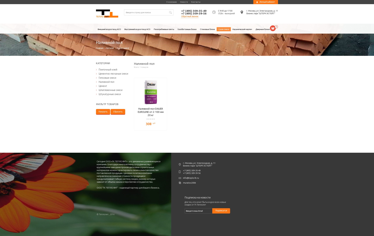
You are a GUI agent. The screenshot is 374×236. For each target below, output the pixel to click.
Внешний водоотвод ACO (109, 29)
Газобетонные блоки (187, 29)
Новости (184, 2)
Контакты (195, 2)
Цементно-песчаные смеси (113, 73)
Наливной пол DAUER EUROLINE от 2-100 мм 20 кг (151, 111)
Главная (99, 48)
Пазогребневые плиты (164, 29)
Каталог (110, 48)
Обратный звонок (189, 16)
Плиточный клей (108, 69)
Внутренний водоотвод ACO (137, 29)
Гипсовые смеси (107, 77)
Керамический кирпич (242, 29)
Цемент (103, 86)
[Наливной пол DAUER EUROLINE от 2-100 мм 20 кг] (150, 92)
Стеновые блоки (207, 29)
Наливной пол (107, 13)
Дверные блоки (263, 29)
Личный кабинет (267, 2)
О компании (171, 2)
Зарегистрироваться (265, 10)
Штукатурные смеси (110, 94)
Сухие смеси (223, 29)
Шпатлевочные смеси (110, 90)
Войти (259, 7)
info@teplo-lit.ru (191, 178)
